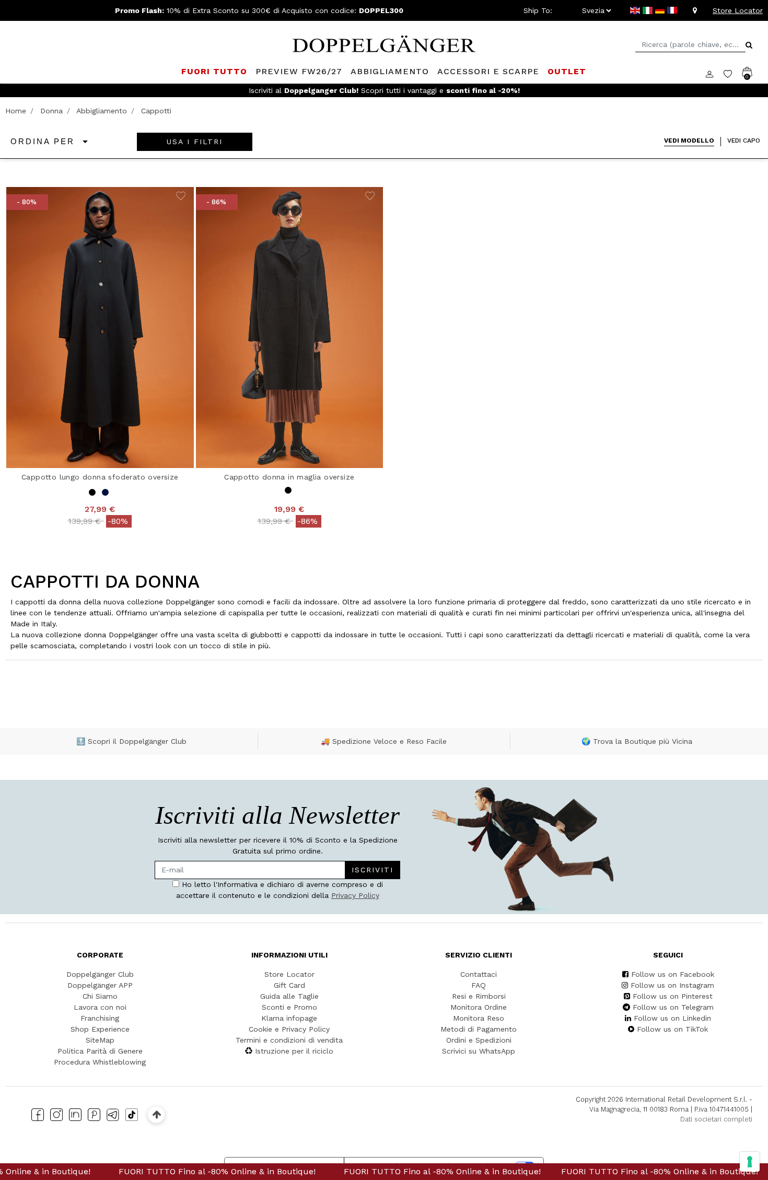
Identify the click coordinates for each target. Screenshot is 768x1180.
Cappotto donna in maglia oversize (289, 477)
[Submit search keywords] (749, 45)
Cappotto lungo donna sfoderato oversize (100, 477)
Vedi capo (743, 140)
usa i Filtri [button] (195, 141)
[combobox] (690, 44)
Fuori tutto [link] (214, 71)
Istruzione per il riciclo (294, 1051)
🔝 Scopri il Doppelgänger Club (131, 741)
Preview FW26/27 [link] (298, 71)
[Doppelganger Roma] (384, 43)
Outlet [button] (567, 71)
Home (15, 111)
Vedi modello (689, 140)
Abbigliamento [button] (390, 71)
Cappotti (156, 111)
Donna (51, 111)
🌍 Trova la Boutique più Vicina (636, 741)
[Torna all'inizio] (156, 1114)
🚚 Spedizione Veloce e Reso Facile (384, 741)
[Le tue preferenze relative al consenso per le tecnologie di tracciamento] (750, 1162)
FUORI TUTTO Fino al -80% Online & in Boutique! (179, 1171)
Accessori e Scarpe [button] (488, 71)
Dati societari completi (716, 1119)
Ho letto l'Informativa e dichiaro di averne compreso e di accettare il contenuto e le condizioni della (279, 889)
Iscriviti (372, 870)
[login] (714, 73)
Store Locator (738, 10)
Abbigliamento (101, 111)
